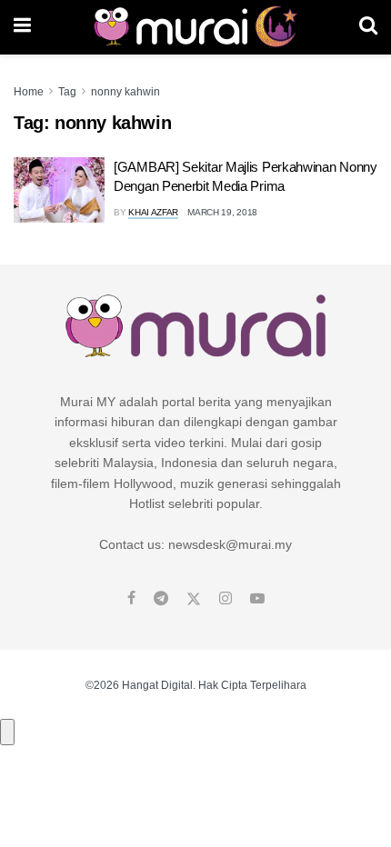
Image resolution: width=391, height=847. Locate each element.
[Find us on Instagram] (225, 599)
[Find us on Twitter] (193, 599)
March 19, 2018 (222, 212)
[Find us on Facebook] (131, 599)
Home (29, 91)
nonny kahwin (125, 91)
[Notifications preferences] (7, 731)
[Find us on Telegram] (161, 599)
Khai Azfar (153, 212)
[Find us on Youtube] (257, 599)
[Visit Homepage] (195, 27)
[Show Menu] (22, 27)
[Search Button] (368, 27)
